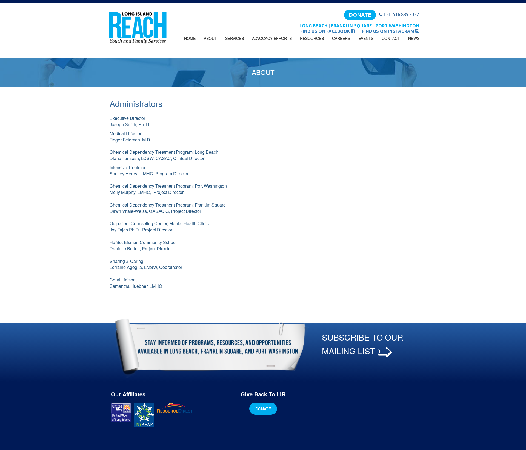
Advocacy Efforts (272, 38)
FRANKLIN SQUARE (351, 25)
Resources (312, 38)
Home (190, 38)
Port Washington (397, 25)
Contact (391, 38)
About (210, 38)
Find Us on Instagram (388, 31)
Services (234, 38)
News (413, 38)
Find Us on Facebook (325, 31)
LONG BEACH (313, 25)
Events (365, 38)
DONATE (360, 15)
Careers (341, 38)
